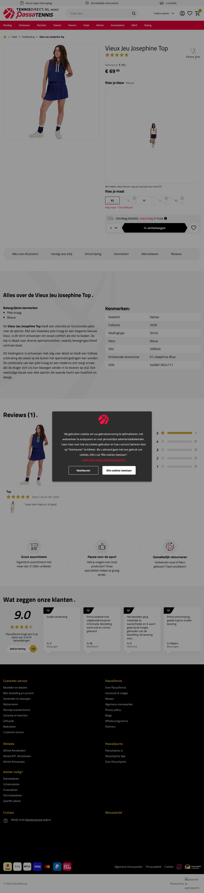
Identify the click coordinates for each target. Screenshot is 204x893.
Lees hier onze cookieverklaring (103, 459)
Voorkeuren (83, 470)
